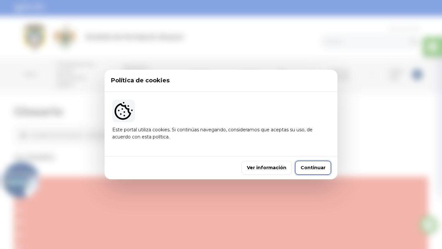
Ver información (266, 168)
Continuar (313, 168)
